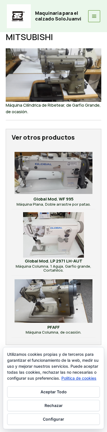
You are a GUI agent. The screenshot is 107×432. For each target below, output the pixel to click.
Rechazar (54, 405)
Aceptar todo (54, 391)
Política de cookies (78, 378)
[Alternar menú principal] (94, 16)
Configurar (53, 419)
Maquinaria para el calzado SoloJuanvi (58, 16)
